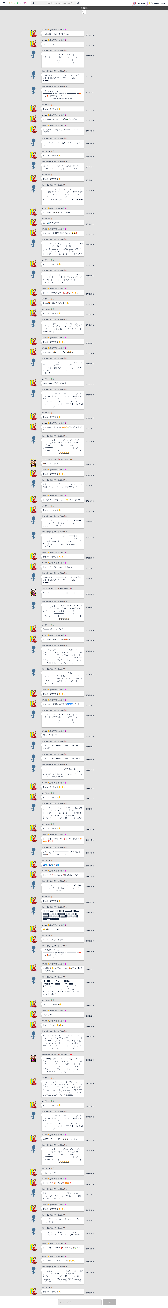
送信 (109, 1302)
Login (163, 3)
